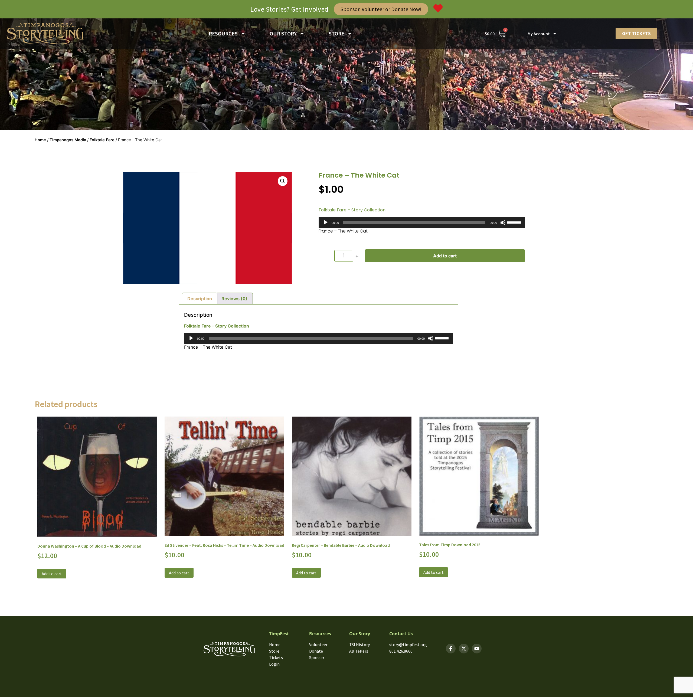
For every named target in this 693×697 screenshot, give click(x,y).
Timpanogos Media (68, 140)
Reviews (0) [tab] (234, 298)
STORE (336, 33)
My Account (539, 33)
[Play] (325, 222)
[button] (282, 181)
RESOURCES (223, 33)
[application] (422, 222)
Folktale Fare (102, 140)
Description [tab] (199, 298)
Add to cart (445, 255)
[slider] (514, 222)
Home (40, 140)
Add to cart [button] (52, 573)
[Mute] (503, 222)
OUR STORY (283, 33)
